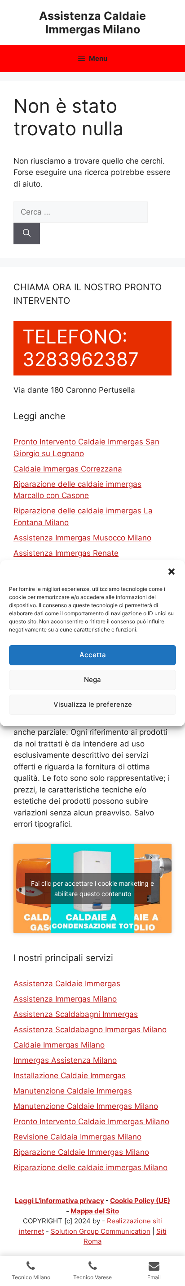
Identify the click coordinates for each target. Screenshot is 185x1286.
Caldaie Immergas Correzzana (67, 468)
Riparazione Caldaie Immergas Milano (81, 1152)
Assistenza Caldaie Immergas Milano (92, 22)
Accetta (92, 654)
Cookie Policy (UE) (140, 1200)
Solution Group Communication (100, 1231)
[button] (171, 571)
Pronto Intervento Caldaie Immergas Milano (91, 1121)
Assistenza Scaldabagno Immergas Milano (90, 1029)
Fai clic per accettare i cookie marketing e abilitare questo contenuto (92, 888)
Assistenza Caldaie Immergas (66, 983)
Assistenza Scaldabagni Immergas (75, 1014)
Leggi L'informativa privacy (59, 1200)
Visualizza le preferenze (92, 704)
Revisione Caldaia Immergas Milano (77, 1136)
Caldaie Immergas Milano (59, 1044)
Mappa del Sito (94, 1211)
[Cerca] (26, 233)
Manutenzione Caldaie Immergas (72, 1090)
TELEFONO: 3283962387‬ (80, 348)
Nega (92, 679)
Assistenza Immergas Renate (66, 553)
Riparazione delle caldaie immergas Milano (90, 1167)
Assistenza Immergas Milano (65, 998)
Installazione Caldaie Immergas (69, 1075)
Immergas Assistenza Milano (65, 1060)
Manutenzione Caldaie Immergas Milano (85, 1106)
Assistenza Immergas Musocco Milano (82, 537)
